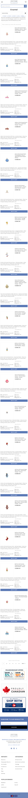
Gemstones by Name (20, 762)
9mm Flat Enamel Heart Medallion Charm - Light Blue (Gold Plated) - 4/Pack (21, 61)
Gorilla (16, 782)
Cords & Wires (18, 768)
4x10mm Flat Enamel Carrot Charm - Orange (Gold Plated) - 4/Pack (20, 313)
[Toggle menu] (2, 2)
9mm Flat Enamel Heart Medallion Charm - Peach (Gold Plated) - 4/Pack (20, 29)
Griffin (2, 784)
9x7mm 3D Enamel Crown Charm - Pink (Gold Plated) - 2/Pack (21, 597)
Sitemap (3, 773)
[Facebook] (11, 748)
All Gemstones (18, 759)
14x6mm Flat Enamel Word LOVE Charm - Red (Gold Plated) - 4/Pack (21, 124)
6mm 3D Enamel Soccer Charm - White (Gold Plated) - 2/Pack (20, 407)
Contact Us (3, 766)
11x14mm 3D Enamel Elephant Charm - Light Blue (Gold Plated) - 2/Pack (21, 628)
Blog (2, 771)
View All (16, 784)
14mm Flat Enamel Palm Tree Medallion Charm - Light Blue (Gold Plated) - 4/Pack (20, 155)
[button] (25, 13)
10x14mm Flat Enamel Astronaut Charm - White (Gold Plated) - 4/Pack (21, 250)
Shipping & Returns (5, 762)
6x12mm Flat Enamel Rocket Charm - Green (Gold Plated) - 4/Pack (20, 344)
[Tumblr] (16, 748)
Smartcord (3, 787)
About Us (3, 759)
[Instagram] (14, 748)
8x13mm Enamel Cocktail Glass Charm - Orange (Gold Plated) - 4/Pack (21, 218)
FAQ (2, 768)
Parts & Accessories (20, 766)
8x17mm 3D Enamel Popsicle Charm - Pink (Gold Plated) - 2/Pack (20, 565)
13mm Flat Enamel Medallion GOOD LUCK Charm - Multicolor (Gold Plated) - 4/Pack (20, 282)
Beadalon (3, 782)
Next (23, 663)
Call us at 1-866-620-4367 (14, 745)
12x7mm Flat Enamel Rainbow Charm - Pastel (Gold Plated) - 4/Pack (20, 187)
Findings (17, 764)
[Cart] (26, 1)
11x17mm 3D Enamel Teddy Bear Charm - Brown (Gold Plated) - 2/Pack (21, 502)
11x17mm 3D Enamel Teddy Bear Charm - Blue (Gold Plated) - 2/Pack (21, 471)
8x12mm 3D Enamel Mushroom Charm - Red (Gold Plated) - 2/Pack (20, 439)
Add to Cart (14, 53)
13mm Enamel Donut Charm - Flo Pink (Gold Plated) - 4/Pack (20, 376)
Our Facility (3, 764)
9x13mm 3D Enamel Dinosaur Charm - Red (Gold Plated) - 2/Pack (20, 534)
